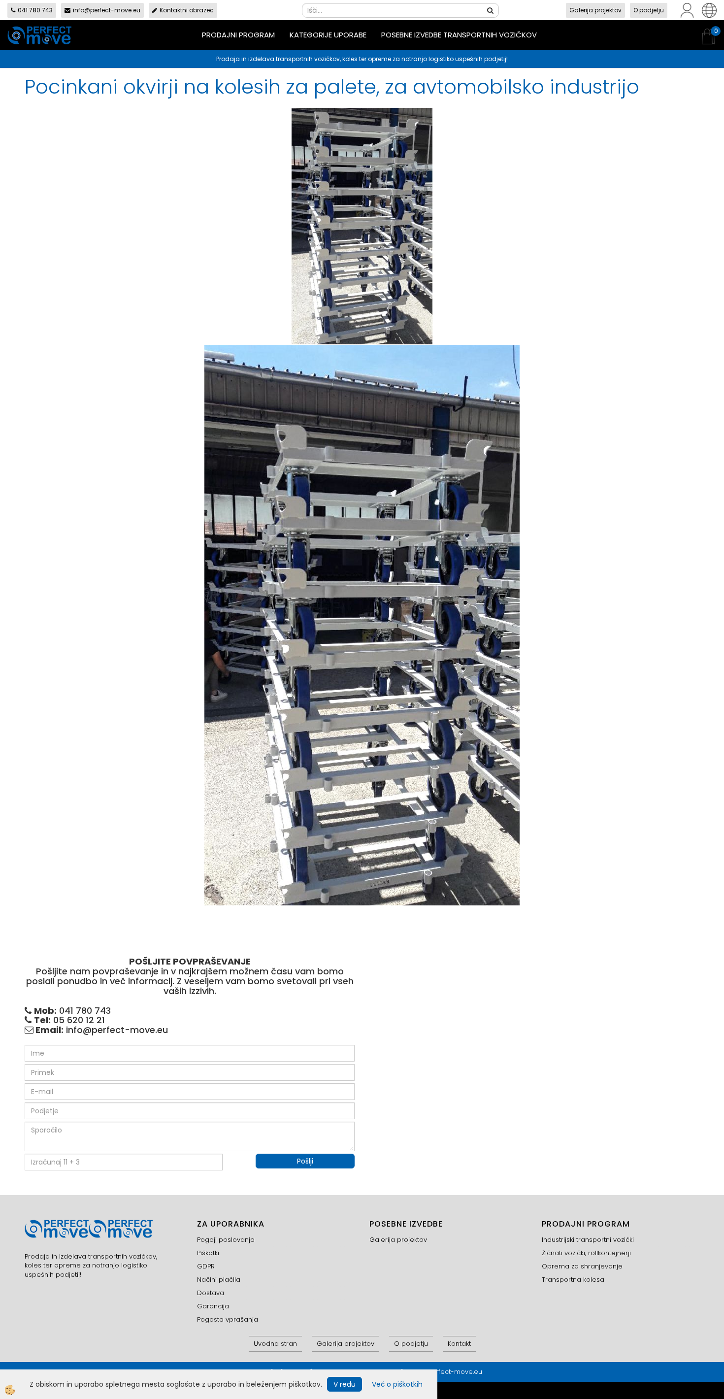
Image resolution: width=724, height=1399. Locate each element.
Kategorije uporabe (328, 35)
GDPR (206, 1266)
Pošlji (305, 1161)
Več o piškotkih (397, 1384)
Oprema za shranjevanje (582, 1266)
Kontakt (459, 1343)
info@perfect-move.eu (106, 10)
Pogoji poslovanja (226, 1239)
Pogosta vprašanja (227, 1319)
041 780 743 (35, 10)
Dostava (210, 1293)
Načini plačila (218, 1279)
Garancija (213, 1306)
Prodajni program (238, 35)
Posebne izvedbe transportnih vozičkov (459, 35)
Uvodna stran (275, 1343)
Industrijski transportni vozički (588, 1239)
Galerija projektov (595, 10)
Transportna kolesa (573, 1279)
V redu (344, 1384)
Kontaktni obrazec (187, 10)
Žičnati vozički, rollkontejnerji (586, 1253)
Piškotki (208, 1253)
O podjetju (648, 10)
